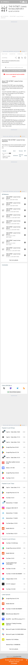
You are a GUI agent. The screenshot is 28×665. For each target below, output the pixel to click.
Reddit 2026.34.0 (10, 553)
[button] (16, 58)
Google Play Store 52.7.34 (12, 452)
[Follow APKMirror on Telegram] (17, 388)
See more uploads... (14, 260)
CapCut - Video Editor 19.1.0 (13, 437)
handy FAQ (6, 146)
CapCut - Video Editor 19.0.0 (13, 442)
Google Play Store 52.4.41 (12, 447)
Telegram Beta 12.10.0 (11, 579)
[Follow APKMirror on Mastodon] (11, 388)
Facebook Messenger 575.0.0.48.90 (11, 563)
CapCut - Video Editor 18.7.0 (13, 457)
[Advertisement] (14, 36)
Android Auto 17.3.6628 (12, 503)
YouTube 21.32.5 (10, 478)
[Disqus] (14, 324)
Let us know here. (17, 656)
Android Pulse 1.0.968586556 (13, 644)
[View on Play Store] (19, 58)
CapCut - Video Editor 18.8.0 (13, 432)
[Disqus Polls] (14, 285)
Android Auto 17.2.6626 (12, 513)
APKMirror (6, 2)
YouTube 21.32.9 (10, 558)
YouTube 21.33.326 (10, 568)
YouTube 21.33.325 (10, 589)
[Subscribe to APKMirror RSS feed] (24, 388)
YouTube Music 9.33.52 (11, 523)
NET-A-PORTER (14, 11)
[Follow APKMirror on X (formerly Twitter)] (4, 388)
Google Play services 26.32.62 (13, 548)
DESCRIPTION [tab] (12, 53)
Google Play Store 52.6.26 (12, 473)
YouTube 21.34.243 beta (12, 543)
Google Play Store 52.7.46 (12, 598)
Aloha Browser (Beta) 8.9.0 (12, 614)
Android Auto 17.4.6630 (12, 518)
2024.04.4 (6, 153)
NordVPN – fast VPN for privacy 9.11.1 (15, 619)
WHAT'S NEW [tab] (4, 53)
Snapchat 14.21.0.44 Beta (12, 639)
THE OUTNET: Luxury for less (16, 16)
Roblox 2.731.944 (10, 467)
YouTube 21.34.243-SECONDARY (14, 573)
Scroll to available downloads (15, 70)
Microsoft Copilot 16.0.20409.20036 (15, 634)
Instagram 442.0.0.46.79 (12, 508)
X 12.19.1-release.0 (10, 584)
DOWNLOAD (19, 53)
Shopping (4, 57)
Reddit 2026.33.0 (10, 528)
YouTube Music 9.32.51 (11, 533)
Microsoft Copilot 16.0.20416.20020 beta (16, 629)
